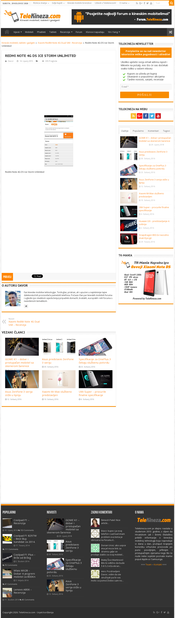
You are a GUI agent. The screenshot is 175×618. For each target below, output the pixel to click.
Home (7, 31)
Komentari (153, 130)
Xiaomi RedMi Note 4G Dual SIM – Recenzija (24, 321)
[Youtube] (151, 3)
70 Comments (11, 565)
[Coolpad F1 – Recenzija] (7, 523)
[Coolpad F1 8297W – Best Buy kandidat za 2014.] (7, 538)
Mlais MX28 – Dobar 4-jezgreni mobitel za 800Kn (24, 573)
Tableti (52, 32)
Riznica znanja (40, 3)
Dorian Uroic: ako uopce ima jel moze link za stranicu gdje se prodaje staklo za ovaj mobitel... (108, 550)
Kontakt (158, 564)
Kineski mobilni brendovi (79, 3)
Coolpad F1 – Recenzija (21, 521)
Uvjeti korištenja (45, 612)
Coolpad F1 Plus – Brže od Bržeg (24, 556)
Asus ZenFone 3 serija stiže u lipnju (18, 393)
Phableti (41, 32)
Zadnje (125, 130)
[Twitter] (147, 3)
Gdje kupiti (57, 3)
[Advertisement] (59, 89)
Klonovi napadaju (95, 32)
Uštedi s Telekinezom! (105, 3)
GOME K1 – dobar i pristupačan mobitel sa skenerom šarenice (19, 362)
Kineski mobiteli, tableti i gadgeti (18, 42)
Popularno (138, 130)
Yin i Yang (113, 32)
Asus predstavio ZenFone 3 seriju (72, 546)
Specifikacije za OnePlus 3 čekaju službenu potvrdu (95, 360)
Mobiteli (29, 32)
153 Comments (27, 530)
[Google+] (141, 3)
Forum (79, 32)
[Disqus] (59, 456)
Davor (11, 61)
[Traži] (171, 3)
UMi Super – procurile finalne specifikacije (92, 393)
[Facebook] (144, 3)
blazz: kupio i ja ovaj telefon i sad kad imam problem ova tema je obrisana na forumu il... (108, 535)
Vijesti (17, 32)
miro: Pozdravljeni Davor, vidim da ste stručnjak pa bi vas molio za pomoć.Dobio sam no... (107, 576)
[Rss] (137, 3)
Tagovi (166, 130)
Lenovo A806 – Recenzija (23, 591)
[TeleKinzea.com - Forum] (122, 17)
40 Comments (28, 600)
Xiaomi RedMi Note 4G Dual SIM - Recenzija (60, 42)
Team (148, 564)
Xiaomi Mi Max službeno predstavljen (57, 393)
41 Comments (11, 584)
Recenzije (65, 32)
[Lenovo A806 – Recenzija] (7, 592)
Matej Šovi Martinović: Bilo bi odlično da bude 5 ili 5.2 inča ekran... (113, 563)
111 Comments (11, 549)
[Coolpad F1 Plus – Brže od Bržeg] (7, 557)
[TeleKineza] (32, 16)
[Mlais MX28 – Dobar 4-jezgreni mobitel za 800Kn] (7, 573)
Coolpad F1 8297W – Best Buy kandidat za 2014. (25, 538)
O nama (123, 3)
